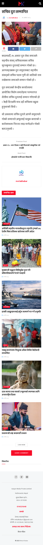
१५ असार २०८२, (26, 17)
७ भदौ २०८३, (6, 235)
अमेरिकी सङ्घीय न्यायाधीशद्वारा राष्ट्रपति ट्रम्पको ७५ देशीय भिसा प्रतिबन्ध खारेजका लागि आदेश (21, 230)
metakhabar (13, 17)
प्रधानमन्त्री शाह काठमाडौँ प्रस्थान (14, 433)
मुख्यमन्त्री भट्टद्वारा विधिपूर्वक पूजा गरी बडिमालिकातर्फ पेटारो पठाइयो (16, 271)
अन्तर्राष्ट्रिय (6, 224)
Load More (21, 445)
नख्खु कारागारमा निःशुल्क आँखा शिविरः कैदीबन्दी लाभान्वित (20, 351)
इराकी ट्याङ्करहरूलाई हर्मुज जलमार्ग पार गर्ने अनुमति (21, 312)
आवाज (5, 265)
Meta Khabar (24, 540)
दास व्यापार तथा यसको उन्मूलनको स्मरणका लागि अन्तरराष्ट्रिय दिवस (20, 393)
